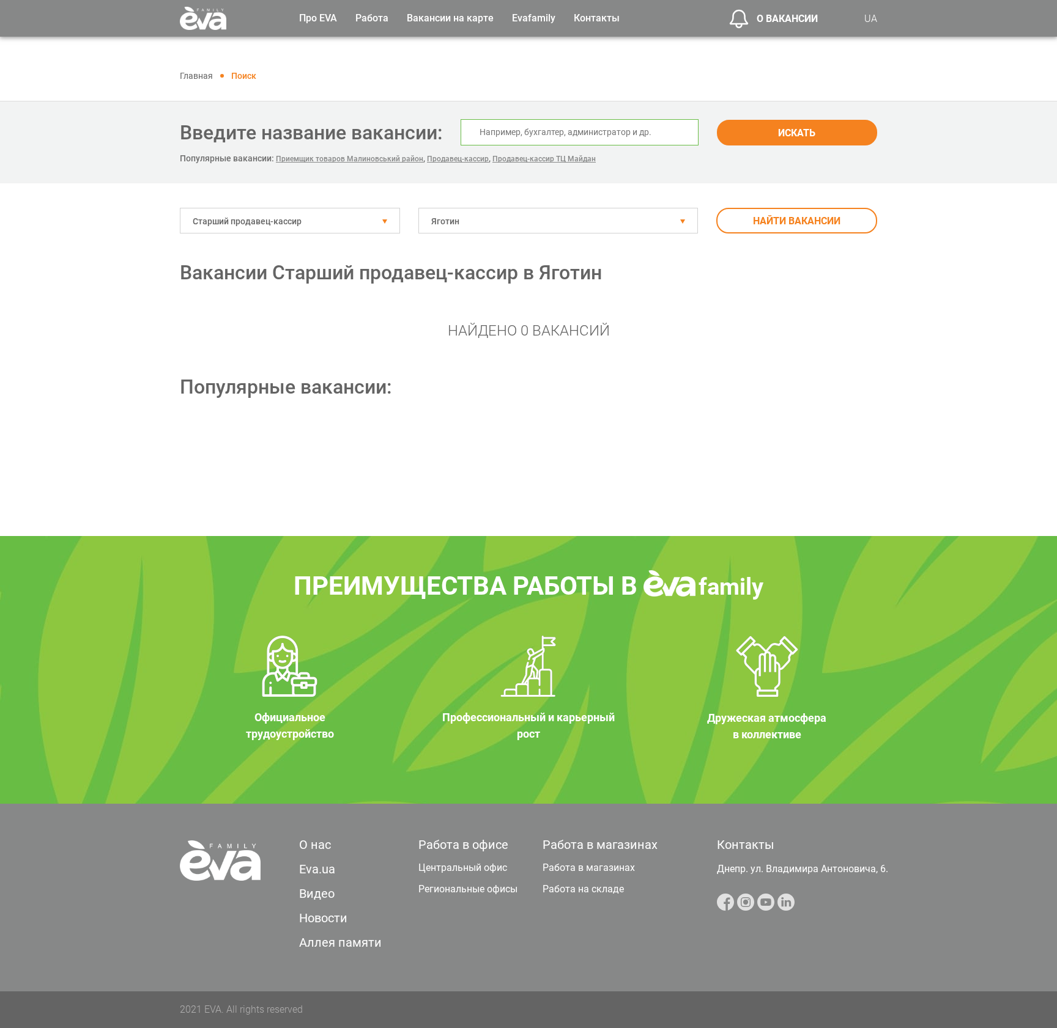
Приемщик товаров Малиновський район (349, 159)
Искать (796, 133)
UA (870, 18)
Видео (317, 893)
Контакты (597, 18)
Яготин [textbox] (445, 221)
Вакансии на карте (450, 18)
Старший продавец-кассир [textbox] (247, 221)
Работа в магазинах (589, 867)
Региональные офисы (467, 889)
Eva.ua (317, 869)
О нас (315, 844)
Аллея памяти (340, 942)
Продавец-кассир (458, 159)
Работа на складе (583, 889)
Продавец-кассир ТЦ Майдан (544, 159)
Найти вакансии (796, 221)
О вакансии (787, 18)
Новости (323, 918)
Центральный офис (462, 867)
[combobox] (290, 220)
